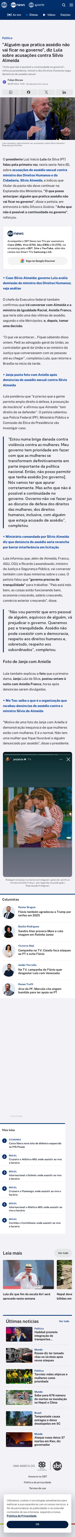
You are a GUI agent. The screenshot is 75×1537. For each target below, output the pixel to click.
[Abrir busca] (63, 5)
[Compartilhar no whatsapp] (10, 92)
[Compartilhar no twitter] (46, 92)
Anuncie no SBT (37, 1476)
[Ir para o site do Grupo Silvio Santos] (32, 1466)
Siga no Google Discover (40, 260)
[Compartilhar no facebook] (28, 92)
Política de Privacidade (22, 1515)
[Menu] (71, 5)
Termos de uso (37, 1488)
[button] (28, 1284)
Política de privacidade (37, 1482)
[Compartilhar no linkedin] (64, 92)
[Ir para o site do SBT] (57, 1466)
